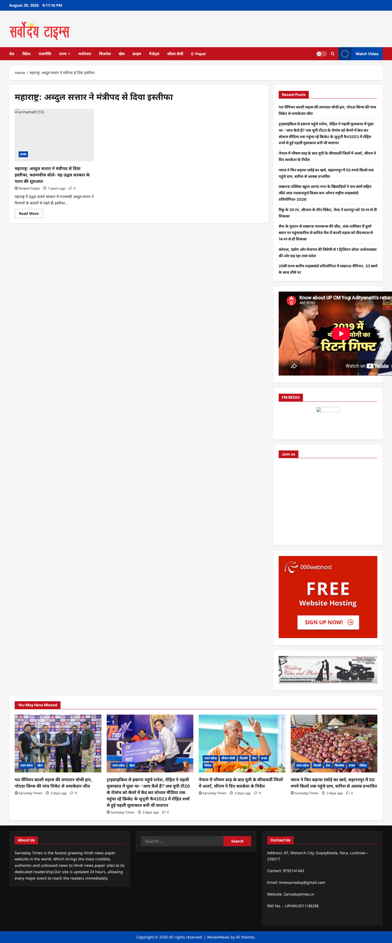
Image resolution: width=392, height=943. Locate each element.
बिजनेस (105, 53)
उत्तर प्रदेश (26, 765)
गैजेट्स (154, 53)
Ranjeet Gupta (29, 188)
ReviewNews (218, 937)
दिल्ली (244, 758)
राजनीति (45, 53)
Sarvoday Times (30, 793)
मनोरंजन (84, 53)
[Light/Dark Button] (321, 53)
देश (11, 53)
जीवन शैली (175, 53)
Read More (31, 214)
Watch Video (367, 53)
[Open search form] (332, 54)
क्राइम (137, 53)
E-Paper (198, 53)
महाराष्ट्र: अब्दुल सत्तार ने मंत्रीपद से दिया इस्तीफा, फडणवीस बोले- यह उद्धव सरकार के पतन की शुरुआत (52, 175)
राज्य (62, 53)
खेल (122, 53)
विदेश (26, 53)
